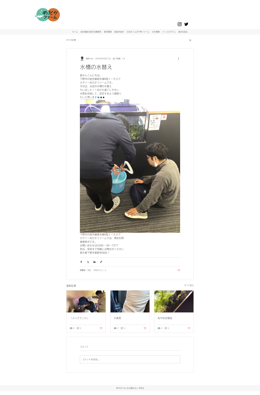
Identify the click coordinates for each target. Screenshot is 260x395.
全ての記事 (71, 40)
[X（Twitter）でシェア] (88, 262)
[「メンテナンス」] (86, 301)
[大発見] (130, 301)
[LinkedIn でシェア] (94, 262)
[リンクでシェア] (101, 262)
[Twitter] (186, 24)
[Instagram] (179, 24)
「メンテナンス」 (79, 318)
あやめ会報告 (165, 318)
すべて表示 (189, 285)
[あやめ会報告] (174, 301)
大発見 (117, 318)
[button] (190, 40)
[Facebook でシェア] (81, 262)
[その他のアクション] (178, 58)
